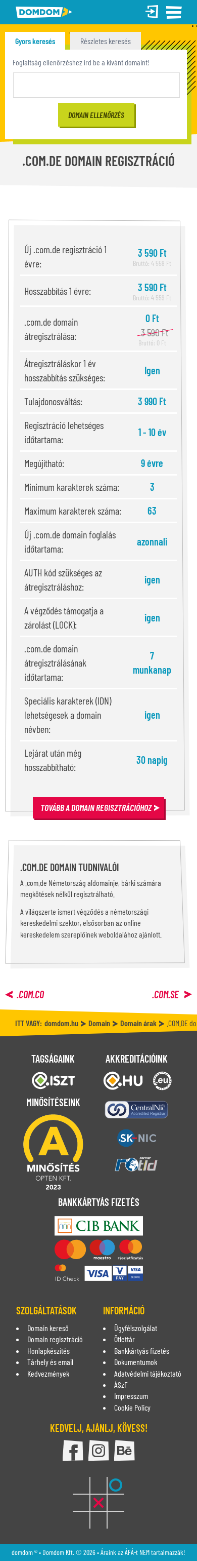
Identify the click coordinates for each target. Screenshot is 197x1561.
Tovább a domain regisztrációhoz (96, 807)
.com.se (166, 994)
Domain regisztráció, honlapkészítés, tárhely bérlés (44, 12)
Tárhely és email (50, 1362)
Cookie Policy (132, 1407)
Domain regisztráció (55, 1339)
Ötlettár (124, 1339)
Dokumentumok (135, 1362)
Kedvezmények (48, 1373)
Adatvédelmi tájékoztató (147, 1373)
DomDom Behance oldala (124, 1450)
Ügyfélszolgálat (135, 1328)
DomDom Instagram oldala (98, 1450)
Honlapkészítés (48, 1350)
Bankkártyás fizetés (141, 1350)
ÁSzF (120, 1384)
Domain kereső (48, 1328)
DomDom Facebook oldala (73, 1450)
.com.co (30, 994)
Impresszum (131, 1395)
